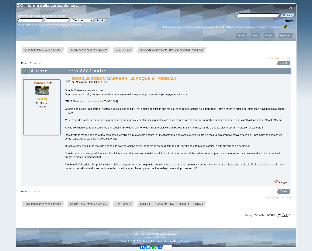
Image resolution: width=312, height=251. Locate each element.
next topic (286, 58)
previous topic (273, 58)
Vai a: (248, 215)
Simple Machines (168, 234)
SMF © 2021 (152, 234)
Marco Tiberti (43, 83)
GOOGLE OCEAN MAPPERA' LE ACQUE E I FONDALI (124, 78)
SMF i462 (139, 234)
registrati (60, 15)
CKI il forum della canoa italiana (47, 5)
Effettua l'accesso (39, 15)
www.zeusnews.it (91, 101)
